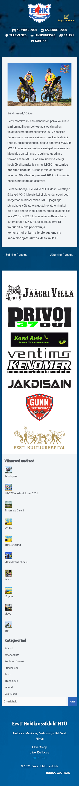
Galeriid (9, 648)
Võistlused (11, 694)
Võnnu (8, 528)
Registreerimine (66, 20)
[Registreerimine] (66, 16)
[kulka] (39, 437)
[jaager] (39, 293)
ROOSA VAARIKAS (58, 773)
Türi (7, 631)
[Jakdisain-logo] (39, 384)
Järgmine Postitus (63, 255)
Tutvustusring (13, 545)
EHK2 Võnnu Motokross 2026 (21, 493)
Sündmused (15, 113)
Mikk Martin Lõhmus (16, 562)
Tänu (7, 674)
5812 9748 (39, 758)
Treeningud (11, 681)
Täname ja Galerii (14, 511)
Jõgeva (9, 596)
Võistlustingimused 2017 (36, 175)
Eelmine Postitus (14, 255)
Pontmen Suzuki (14, 661)
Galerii (8, 579)
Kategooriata (12, 655)
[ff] (39, 361)
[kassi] (39, 339)
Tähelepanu (11, 476)
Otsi (72, 701)
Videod (9, 687)
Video (8, 614)
